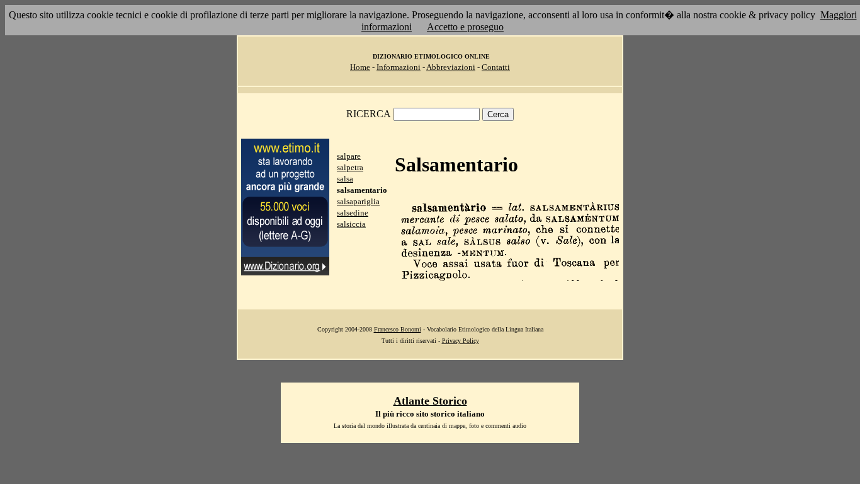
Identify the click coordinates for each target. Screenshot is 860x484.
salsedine (352, 212)
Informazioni (398, 67)
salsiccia (351, 224)
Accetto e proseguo (465, 26)
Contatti (496, 67)
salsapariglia (358, 201)
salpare (349, 156)
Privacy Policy (460, 340)
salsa (345, 178)
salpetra (350, 167)
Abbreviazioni (450, 67)
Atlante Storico (430, 401)
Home (360, 67)
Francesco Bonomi (397, 329)
